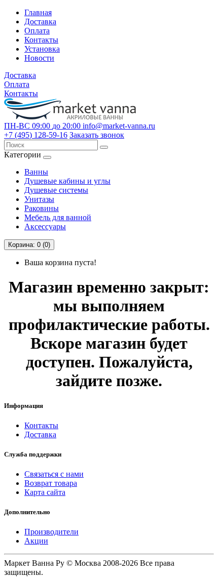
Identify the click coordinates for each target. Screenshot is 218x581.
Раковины (41, 208)
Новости (39, 58)
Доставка (40, 21)
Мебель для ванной (57, 217)
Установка (42, 49)
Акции (36, 540)
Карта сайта (44, 492)
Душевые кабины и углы (67, 181)
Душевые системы (56, 190)
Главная (38, 12)
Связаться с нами (54, 474)
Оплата (37, 30)
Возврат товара (50, 483)
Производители (51, 531)
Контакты (41, 39)
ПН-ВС (42, 125)
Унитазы (39, 199)
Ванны (36, 172)
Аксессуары (45, 226)
